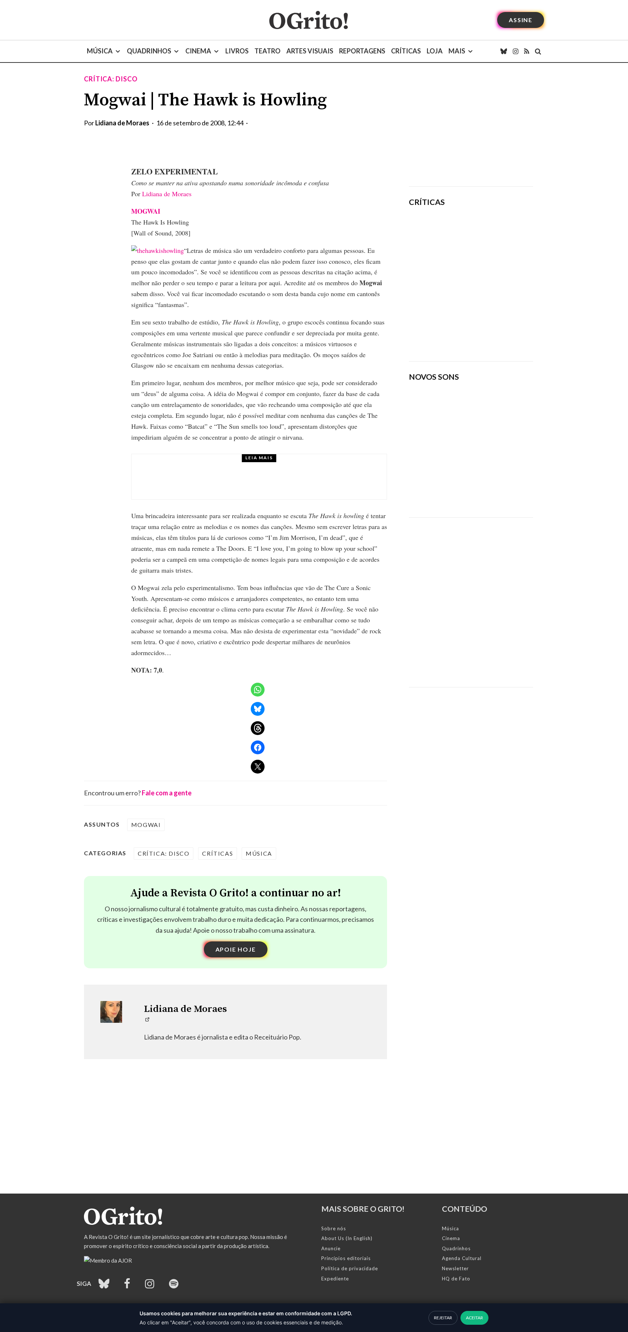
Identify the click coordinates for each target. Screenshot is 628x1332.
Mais (456, 51)
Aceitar (474, 1317)
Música (100, 51)
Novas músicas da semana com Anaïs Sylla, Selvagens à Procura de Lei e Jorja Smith (274, 483)
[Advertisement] (471, 124)
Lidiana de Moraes (122, 123)
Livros (237, 51)
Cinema (198, 51)
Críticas (406, 51)
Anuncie (331, 1248)
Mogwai (146, 824)
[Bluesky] (504, 51)
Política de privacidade (349, 1268)
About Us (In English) (347, 1238)
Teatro (267, 51)
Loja (435, 51)
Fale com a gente (167, 793)
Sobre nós (333, 1228)
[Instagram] (515, 51)
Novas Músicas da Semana (232, 467)
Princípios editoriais (346, 1258)
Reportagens (362, 51)
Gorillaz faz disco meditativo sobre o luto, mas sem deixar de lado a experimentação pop (491, 280)
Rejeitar (443, 1317)
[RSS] (526, 51)
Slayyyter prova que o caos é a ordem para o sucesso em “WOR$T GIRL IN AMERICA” (492, 233)
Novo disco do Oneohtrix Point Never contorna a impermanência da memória (494, 330)
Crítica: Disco (111, 79)
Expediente (335, 1278)
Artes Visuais (309, 51)
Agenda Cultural (462, 1258)
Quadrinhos (149, 51)
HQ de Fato (456, 1278)
